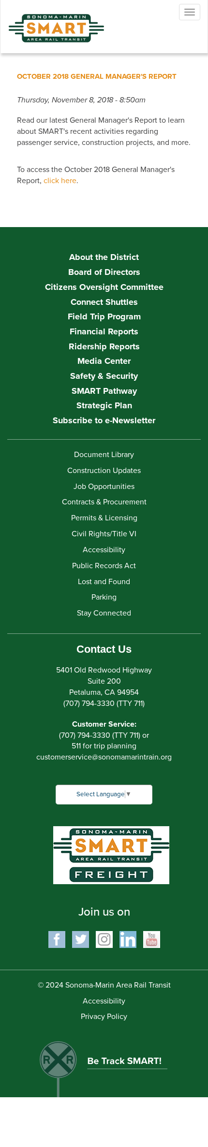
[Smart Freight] (111, 855)
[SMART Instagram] (104, 939)
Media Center (104, 361)
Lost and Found (104, 582)
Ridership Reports (104, 346)
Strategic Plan (104, 405)
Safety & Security (104, 376)
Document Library (104, 454)
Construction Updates (104, 470)
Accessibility (104, 550)
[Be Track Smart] (104, 1064)
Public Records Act (104, 566)
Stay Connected (104, 613)
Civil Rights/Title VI (104, 534)
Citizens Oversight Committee (104, 287)
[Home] (48, 21)
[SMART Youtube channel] (151, 939)
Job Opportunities (104, 486)
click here (60, 181)
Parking (104, 597)
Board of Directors (104, 272)
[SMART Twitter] (80, 939)
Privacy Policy (104, 1016)
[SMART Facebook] (56, 939)
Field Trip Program (104, 316)
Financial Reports (104, 331)
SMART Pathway (104, 391)
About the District (104, 257)
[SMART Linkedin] (127, 939)
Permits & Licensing (104, 518)
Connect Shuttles (104, 302)
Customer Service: (104, 724)
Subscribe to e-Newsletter (104, 420)
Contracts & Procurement (104, 502)
